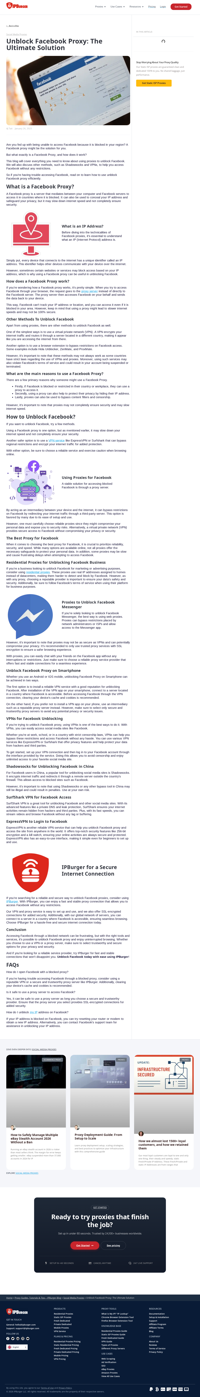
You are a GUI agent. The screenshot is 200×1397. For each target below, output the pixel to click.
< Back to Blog (12, 26)
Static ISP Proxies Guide (113, 1334)
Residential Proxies (63, 1313)
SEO (103, 1365)
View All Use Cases (110, 1376)
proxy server (89, 291)
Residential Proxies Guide (114, 1331)
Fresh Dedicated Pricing (65, 1348)
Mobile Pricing (61, 1355)
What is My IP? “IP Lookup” (114, 1313)
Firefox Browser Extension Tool (117, 1320)
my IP (34, 1012)
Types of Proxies (109, 1345)
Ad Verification (108, 1362)
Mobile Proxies (61, 1328)
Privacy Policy (156, 1352)
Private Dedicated (63, 1324)
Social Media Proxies (16, 34)
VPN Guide (106, 1341)
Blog (151, 1331)
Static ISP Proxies (62, 1317)
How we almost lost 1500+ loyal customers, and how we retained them (163, 1144)
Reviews (153, 1345)
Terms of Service (157, 1348)
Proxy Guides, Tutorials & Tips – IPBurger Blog (38, 1297)
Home (9, 1297)
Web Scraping (108, 1358)
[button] (100, 1207)
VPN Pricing (60, 1359)
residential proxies (38, 572)
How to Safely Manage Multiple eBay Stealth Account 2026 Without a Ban (34, 1138)
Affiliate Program (157, 1324)
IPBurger (12, 901)
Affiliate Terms (156, 1328)
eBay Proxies (107, 1369)
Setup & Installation (159, 1317)
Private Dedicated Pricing (66, 1352)
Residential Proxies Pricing (67, 1341)
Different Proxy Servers (113, 1348)
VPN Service (60, 1331)
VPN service (56, 440)
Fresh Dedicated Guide (112, 1338)
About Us (153, 1341)
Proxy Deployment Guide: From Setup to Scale (98, 1136)
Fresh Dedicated (62, 1320)
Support (153, 1320)
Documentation (157, 1313)
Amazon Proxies (109, 1372)
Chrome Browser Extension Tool (117, 1317)
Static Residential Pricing (66, 1345)
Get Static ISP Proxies (154, 83)
